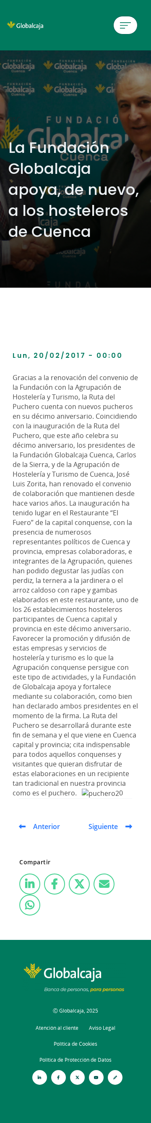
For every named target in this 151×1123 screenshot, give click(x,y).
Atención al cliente (57, 1027)
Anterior (46, 826)
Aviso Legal (102, 1027)
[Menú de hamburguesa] (125, 25)
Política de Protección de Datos (75, 1059)
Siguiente (103, 826)
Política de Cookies (75, 1043)
